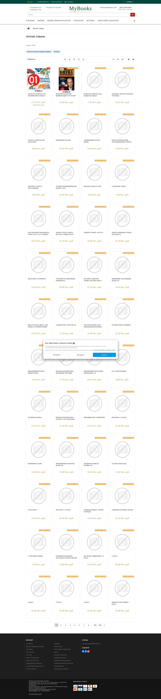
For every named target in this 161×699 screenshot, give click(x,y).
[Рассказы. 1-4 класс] (122, 403)
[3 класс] (66, 588)
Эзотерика (29, 649)
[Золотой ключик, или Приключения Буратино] (94, 311)
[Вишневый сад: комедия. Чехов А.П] (122, 264)
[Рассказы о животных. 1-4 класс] (94, 542)
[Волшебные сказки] (66, 126)
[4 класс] (38, 588)
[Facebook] (86, 651)
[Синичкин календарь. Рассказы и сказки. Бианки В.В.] (66, 542)
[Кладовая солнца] (38, 403)
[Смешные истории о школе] (122, 495)
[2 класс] (94, 588)
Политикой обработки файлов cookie (104, 350)
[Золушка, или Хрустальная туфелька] (122, 80)
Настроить (80, 355)
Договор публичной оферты (91, 643)
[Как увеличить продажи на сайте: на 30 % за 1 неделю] (38, 218)
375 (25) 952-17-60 (35, 10)
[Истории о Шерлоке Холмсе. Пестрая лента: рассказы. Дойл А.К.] (94, 264)
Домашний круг (59, 666)
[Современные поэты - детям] (94, 126)
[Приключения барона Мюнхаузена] (38, 357)
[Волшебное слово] (38, 449)
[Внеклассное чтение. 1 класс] (122, 588)
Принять (104, 355)
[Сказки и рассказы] (122, 449)
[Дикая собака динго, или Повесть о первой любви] (38, 311)
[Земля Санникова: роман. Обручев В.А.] (122, 218)
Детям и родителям (32, 657)
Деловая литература (60, 655)
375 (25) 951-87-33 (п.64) (53, 7)
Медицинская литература (34, 663)
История (29, 655)
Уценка (56, 652)
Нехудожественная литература (63, 663)
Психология (58, 646)
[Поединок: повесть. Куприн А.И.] (94, 449)
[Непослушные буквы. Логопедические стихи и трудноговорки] (122, 126)
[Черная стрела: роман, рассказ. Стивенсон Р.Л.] (66, 218)
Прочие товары (31, 669)
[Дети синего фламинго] (38, 264)
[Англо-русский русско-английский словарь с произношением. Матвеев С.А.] (38, 80)
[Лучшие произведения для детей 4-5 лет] (66, 172)
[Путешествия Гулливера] (122, 311)
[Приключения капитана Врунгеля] (66, 449)
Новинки (57, 643)
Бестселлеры (30, 652)
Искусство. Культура (32, 660)
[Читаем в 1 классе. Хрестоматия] (38, 172)
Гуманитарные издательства (35, 666)
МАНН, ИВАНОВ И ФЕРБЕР (61, 669)
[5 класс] (122, 542)
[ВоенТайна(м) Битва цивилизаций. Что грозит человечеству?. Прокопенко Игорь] (66, 80)
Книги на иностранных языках (39, 51)
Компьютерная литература (62, 660)
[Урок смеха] (38, 495)
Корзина (129, 1)
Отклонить (56, 355)
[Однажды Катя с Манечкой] (94, 403)
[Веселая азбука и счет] (94, 172)
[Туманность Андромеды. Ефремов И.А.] (66, 264)
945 (95, 625)
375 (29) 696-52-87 (35, 7)
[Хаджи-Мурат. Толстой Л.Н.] (66, 311)
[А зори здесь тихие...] (38, 542)
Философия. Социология (62, 649)
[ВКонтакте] (83, 651)
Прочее (56, 51)
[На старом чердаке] (122, 357)
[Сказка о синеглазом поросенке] (38, 126)
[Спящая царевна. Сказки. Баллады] (94, 495)
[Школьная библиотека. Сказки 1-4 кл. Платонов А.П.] (66, 403)
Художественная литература (35, 646)
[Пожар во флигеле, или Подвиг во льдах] (94, 80)
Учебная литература (60, 657)
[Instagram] (88, 651)
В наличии (29, 643)
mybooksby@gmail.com (108, 7)
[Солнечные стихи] (122, 172)
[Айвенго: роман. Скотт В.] (94, 218)
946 (100, 625)
